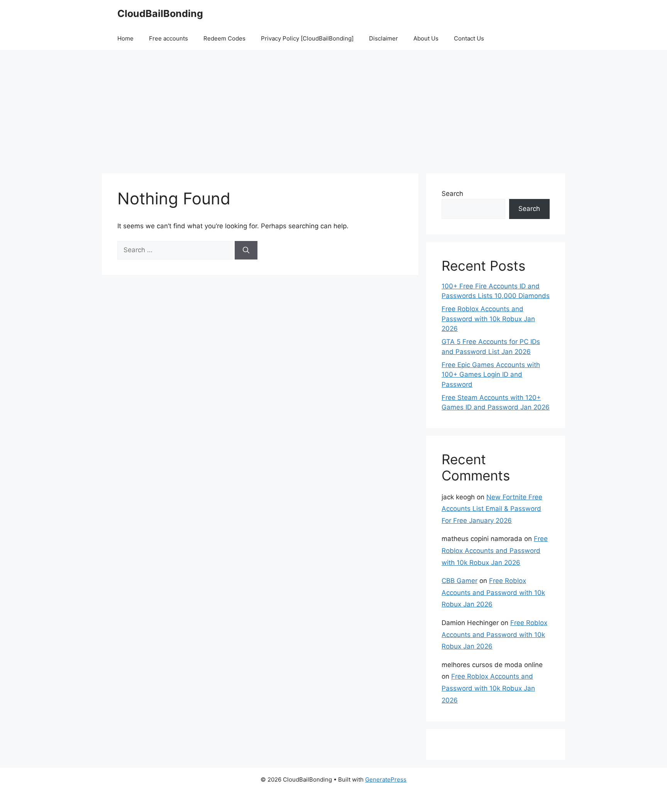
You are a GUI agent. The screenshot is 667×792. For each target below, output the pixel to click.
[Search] (246, 250)
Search (452, 193)
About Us (425, 38)
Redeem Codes (224, 38)
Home (125, 38)
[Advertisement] (333, 108)
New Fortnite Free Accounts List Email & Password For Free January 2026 (492, 508)
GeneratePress (385, 779)
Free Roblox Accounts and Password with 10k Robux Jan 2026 (488, 318)
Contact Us (469, 38)
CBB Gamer (459, 581)
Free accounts (168, 38)
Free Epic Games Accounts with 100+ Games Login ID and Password (491, 374)
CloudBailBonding (160, 13)
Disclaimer (383, 38)
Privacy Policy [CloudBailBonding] (307, 38)
